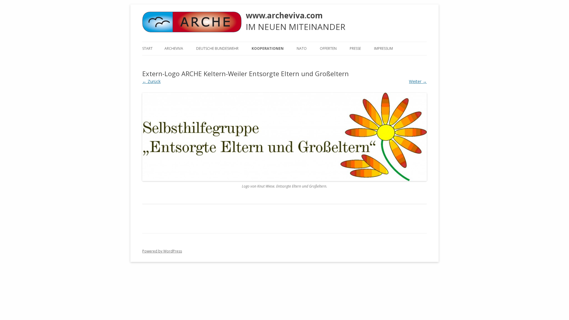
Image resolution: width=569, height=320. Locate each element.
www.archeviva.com (284, 15)
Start (147, 48)
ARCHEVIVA (173, 48)
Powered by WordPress (162, 251)
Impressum (383, 48)
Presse (355, 48)
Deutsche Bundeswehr (217, 48)
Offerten (328, 48)
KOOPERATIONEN (268, 48)
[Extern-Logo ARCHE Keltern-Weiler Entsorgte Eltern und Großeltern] (284, 137)
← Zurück (151, 81)
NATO (302, 48)
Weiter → (418, 81)
